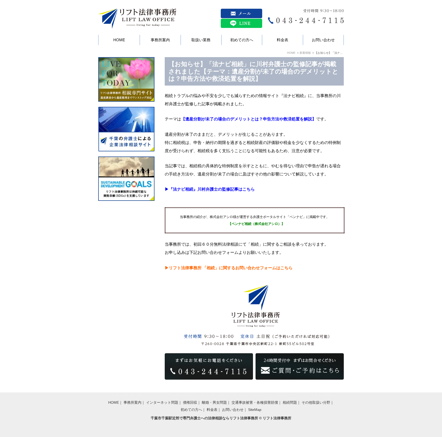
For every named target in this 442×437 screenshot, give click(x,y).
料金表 (212, 410)
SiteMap (254, 410)
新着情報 (305, 52)
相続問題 (290, 402)
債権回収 (190, 402)
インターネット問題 (162, 402)
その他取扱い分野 (316, 402)
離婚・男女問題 (214, 402)
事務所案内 (132, 402)
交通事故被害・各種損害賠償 (254, 402)
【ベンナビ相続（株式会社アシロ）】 (256, 224)
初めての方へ (191, 410)
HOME (291, 52)
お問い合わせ (233, 410)
